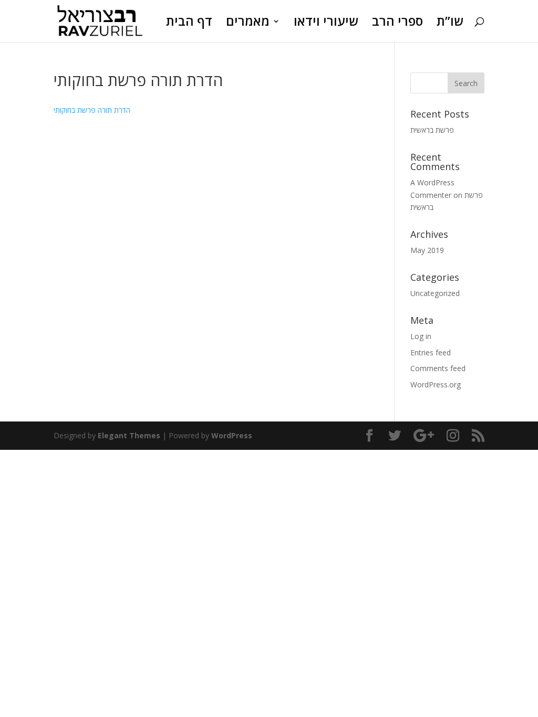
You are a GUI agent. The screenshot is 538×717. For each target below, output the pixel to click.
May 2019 (427, 250)
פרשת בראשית (432, 130)
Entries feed (430, 352)
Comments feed (437, 368)
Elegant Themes (129, 435)
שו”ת (450, 23)
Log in (420, 336)
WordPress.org (435, 384)
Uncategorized (435, 293)
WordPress (231, 435)
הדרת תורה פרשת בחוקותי (92, 110)
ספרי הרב (397, 23)
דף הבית (189, 23)
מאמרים (248, 23)
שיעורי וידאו (326, 23)
